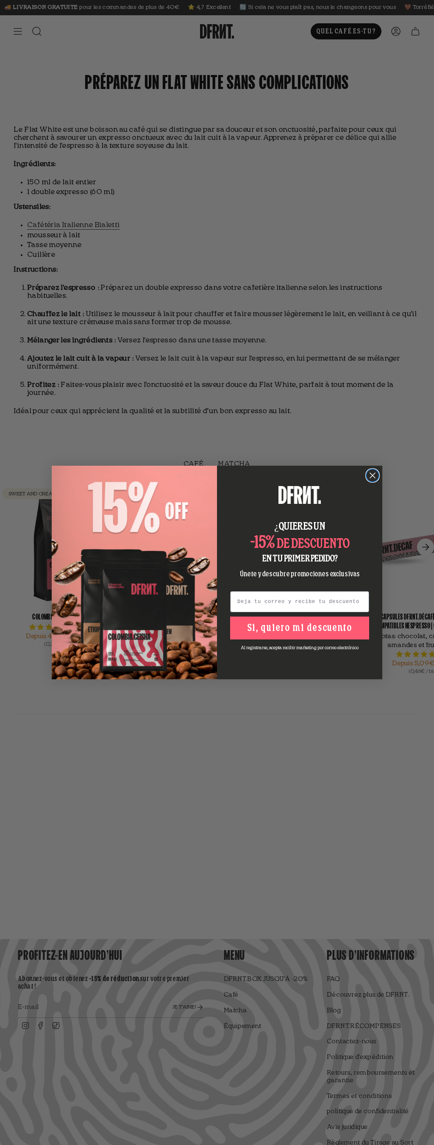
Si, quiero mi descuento (299, 628)
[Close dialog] (372, 475)
